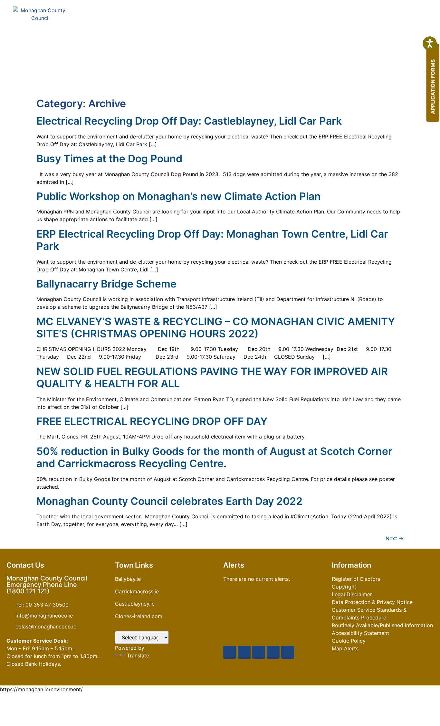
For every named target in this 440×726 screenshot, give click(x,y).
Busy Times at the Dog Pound (109, 158)
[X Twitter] (244, 652)
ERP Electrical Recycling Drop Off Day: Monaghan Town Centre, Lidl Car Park (212, 240)
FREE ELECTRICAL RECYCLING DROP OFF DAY (152, 421)
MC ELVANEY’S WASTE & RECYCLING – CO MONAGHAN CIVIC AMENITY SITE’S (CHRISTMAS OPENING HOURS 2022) (215, 327)
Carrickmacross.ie (137, 591)
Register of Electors (356, 579)
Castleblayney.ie (135, 603)
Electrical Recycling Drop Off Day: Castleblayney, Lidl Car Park (189, 121)
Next (395, 538)
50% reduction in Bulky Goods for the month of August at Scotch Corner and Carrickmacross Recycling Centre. (214, 457)
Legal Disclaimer (352, 594)
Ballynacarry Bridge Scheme (106, 284)
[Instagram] (273, 652)
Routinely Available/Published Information (382, 625)
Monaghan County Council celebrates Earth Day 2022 (169, 501)
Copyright (344, 586)
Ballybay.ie (128, 579)
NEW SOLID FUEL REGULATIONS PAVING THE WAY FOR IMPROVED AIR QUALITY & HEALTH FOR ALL (212, 377)
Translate (138, 655)
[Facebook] (229, 652)
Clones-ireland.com (138, 616)
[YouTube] (258, 652)
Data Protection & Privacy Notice (372, 602)
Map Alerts (345, 648)
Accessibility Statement (360, 633)
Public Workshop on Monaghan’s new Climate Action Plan (178, 196)
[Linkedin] (287, 652)
